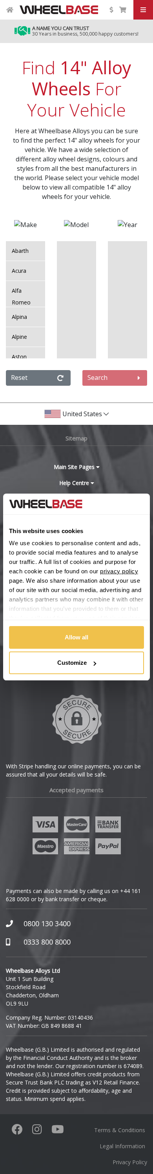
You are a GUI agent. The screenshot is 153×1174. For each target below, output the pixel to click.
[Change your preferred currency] (111, 10)
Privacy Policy (130, 1162)
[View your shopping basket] (123, 10)
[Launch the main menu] (143, 10)
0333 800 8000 (47, 942)
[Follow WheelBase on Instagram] (37, 1131)
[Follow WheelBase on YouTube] (57, 1131)
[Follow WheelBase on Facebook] (17, 1131)
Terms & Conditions (119, 1130)
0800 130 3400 (47, 923)
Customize (72, 662)
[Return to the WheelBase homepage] (10, 10)
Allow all (76, 637)
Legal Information (122, 1146)
